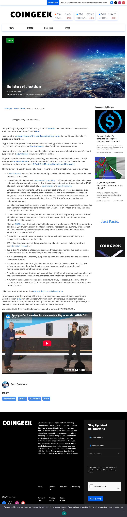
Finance (10, 40)
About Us (63, 487)
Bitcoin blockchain (9, 398)
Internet (46, 398)
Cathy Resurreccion (104, 200)
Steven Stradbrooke (105, 152)
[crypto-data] (63, 16)
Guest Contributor (15, 92)
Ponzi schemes (37, 146)
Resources (48, 28)
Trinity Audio (25, 120)
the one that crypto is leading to (48, 291)
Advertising (74, 487)
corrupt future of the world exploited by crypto (37, 136)
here (37, 131)
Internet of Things (18, 246)
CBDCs (18, 224)
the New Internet (20, 161)
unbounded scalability (45, 180)
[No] (124, 510)
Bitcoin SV (22, 398)
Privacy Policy (52, 499)
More (67, 28)
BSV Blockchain (35, 398)
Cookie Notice (62, 499)
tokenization (47, 186)
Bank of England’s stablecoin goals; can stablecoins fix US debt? (84, 2)
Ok (64, 513)
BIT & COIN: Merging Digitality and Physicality (54, 164)
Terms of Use (41, 499)
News (11, 28)
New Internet (22, 154)
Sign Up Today (95, 498)
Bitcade (30, 28)
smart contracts (65, 186)
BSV (19, 299)
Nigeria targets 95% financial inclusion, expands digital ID (109, 185)
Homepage (8, 108)
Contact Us (52, 488)
